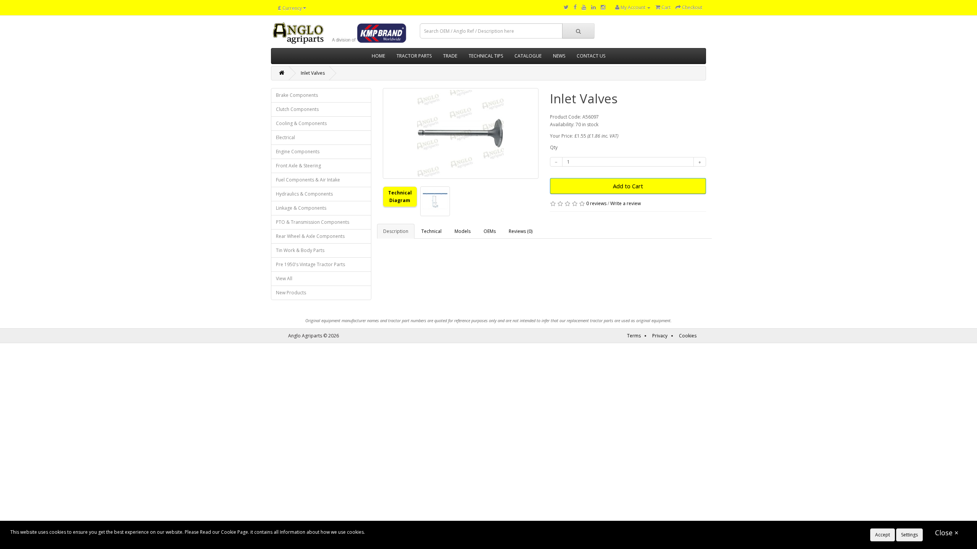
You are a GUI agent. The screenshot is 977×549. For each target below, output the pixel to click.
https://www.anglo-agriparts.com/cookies (410, 532)
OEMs (490, 231)
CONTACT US (591, 56)
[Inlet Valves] (461, 133)
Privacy (659, 335)
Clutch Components (297, 109)
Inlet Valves (313, 73)
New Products (291, 292)
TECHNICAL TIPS (486, 56)
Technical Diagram (400, 196)
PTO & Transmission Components (312, 222)
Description (395, 231)
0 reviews (596, 203)
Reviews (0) (520, 231)
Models (463, 231)
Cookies (687, 335)
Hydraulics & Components (304, 194)
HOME (378, 56)
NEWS (559, 56)
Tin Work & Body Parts (300, 250)
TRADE (450, 56)
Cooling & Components (301, 123)
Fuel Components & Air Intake (308, 180)
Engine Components (297, 151)
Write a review (625, 203)
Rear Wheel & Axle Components (310, 236)
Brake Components (297, 95)
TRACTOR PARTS (414, 56)
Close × (946, 532)
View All (284, 278)
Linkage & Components (301, 208)
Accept (882, 534)
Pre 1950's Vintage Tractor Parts (310, 264)
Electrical (285, 137)
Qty (554, 147)
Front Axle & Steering (298, 165)
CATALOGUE (528, 56)
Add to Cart (628, 186)
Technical (431, 231)
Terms (634, 335)
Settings (909, 534)
